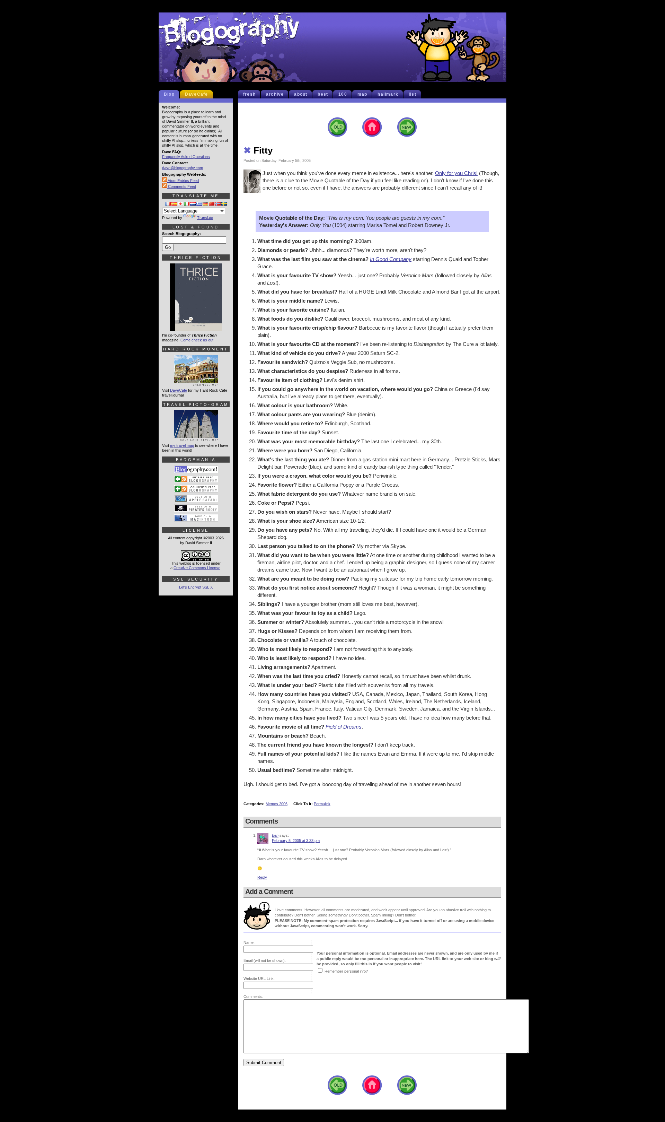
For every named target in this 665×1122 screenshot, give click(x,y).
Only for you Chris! (456, 173)
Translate (205, 218)
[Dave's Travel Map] (196, 438)
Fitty (258, 150)
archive (275, 94)
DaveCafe (196, 94)
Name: (249, 942)
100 (342, 94)
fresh (249, 94)
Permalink (322, 804)
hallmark (388, 94)
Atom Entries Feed (183, 181)
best (323, 94)
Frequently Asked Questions (186, 157)
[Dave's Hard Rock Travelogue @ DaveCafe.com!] (196, 383)
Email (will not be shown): (264, 960)
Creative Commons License (197, 568)
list (412, 94)
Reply (262, 877)
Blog (169, 94)
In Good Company (390, 259)
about (300, 94)
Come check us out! (197, 340)
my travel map (182, 445)
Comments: (253, 996)
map (362, 94)
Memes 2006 (276, 804)
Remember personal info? (346, 971)
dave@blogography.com (182, 168)
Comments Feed (181, 186)
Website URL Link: (259, 978)
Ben (275, 835)
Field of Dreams (344, 727)
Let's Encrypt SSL (194, 587)
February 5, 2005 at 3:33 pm (296, 840)
